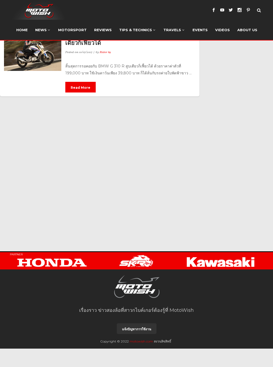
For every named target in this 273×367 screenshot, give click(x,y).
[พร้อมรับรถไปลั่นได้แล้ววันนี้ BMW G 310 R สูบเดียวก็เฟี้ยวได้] (32, 52)
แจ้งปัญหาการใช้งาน (136, 329)
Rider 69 (105, 52)
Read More (80, 88)
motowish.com (141, 341)
